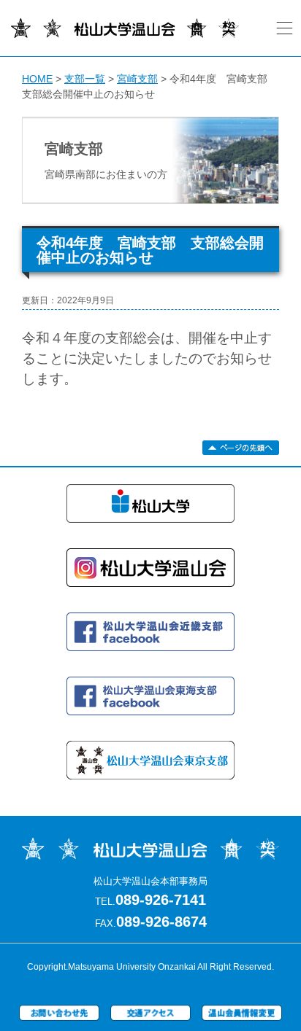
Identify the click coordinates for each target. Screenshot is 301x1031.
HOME (37, 79)
